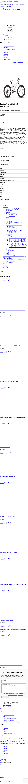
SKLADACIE (12, 227)
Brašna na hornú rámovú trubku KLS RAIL (11, 665)
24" (4, 201)
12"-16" (7, 217)
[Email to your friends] (4, 115)
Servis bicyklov (19, 4)
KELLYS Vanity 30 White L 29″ (8, 476)
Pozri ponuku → (15, 1)
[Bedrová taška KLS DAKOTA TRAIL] (14, 538)
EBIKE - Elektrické (10, 261)
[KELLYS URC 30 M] (14, 435)
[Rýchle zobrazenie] (10, 280)
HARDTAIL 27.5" (10, 235)
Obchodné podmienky (9, 715)
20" (6, 218)
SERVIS (6, 55)
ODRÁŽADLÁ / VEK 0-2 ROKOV (17, 247)
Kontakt (6, 753)
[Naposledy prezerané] (4, 758)
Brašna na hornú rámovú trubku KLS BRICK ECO (13, 584)
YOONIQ (11, 229)
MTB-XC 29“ (12, 216)
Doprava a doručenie (9, 716)
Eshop (5, 748)
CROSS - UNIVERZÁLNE (12, 208)
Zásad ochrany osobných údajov (15, 695)
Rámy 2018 (5, 266)
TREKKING (9, 210)
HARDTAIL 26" (10, 234)
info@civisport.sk (7, 705)
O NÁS (6, 57)
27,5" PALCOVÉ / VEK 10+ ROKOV (18, 245)
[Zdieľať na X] (0, 115)
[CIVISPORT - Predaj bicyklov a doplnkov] (11, 24)
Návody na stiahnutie (9, 720)
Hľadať (9, 30)
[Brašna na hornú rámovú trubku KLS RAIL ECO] (14, 295)
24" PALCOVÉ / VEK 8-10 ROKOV (17, 243)
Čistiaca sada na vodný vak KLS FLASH (10, 345)
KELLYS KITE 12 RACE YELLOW (9, 381)
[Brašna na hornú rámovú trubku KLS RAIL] (14, 650)
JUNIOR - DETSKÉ (10, 236)
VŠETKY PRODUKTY (10, 49)
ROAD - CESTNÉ (10, 250)
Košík (5, 729)
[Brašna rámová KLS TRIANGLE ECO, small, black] (14, 628)
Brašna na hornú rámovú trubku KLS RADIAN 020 (13, 417)
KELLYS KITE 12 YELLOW (7, 620)
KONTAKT (7, 59)
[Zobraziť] (0, 3)
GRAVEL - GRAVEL (11, 232)
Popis (4, 120)
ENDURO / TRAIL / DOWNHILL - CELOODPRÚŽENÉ (14, 231)
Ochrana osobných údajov (10, 718)
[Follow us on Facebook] (0, 709)
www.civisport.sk (7, 706)
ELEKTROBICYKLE (8, 258)
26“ (4, 203)
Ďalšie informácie (7, 122)
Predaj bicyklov (10, 4)
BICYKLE (6, 47)
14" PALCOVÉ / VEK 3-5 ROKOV (17, 239)
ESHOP (6, 54)
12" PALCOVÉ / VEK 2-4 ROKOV (17, 238)
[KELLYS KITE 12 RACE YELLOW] (14, 367)
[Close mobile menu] (0, 765)
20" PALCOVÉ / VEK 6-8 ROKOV (17, 241)
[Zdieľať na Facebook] (1, 115)
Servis (5, 750)
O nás (5, 751)
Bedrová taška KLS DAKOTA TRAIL (9, 552)
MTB (7, 248)
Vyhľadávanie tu (11, 25)
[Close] (0, 762)
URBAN (8, 212)
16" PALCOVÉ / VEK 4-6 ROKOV (17, 240)
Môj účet (6, 731)
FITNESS (11, 226)
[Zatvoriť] (0, 198)
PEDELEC (8, 249)
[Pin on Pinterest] (2, 115)
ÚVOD (6, 52)
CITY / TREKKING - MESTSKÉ (14, 225)
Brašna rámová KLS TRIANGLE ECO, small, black (13, 629)
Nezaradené (20, 62)
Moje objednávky (8, 733)
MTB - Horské (9, 262)
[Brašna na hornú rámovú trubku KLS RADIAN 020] (14, 403)
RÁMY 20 (5, 265)
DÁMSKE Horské (13, 214)
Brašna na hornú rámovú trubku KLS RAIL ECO (12, 310)
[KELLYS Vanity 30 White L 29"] (14, 465)
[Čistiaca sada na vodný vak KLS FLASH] (14, 331)
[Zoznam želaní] (2, 75)
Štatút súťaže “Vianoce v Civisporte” (12, 722)
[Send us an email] (1, 709)
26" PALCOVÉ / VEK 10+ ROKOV (17, 244)
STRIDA (8, 252)
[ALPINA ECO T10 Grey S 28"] (14, 500)
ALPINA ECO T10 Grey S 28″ (7, 516)
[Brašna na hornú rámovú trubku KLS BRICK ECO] (14, 572)
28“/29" (4, 205)
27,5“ (4, 204)
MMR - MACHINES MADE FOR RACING (13, 260)
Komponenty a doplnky (5, 6)
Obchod (6, 728)
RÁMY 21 (5, 267)
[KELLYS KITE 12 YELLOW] (14, 605)
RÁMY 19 (5, 263)
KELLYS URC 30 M (5, 447)
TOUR (7, 253)
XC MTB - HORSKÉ (11, 213)
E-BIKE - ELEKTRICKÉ (12, 209)
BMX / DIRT (9, 221)
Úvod (14, 62)
